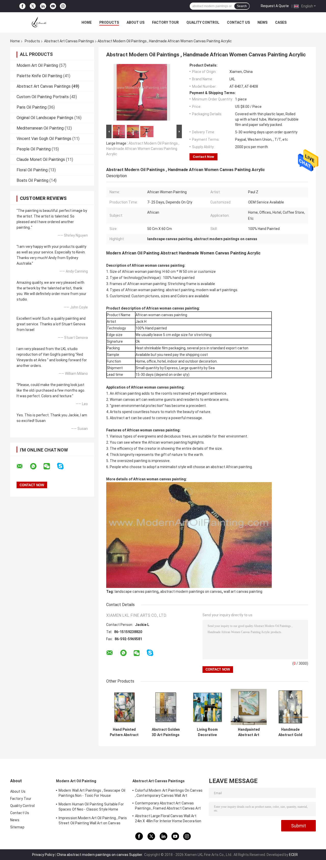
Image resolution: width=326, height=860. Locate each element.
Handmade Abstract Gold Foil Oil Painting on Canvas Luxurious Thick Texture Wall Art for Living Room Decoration (290, 732)
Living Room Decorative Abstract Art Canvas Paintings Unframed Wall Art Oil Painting (207, 732)
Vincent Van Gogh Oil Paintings (44, 138)
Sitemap (17, 827)
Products (109, 22)
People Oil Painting (34, 149)
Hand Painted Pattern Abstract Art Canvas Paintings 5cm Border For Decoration (124, 732)
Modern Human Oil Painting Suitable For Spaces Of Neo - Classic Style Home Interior (91, 807)
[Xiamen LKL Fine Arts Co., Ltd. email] (23, 466)
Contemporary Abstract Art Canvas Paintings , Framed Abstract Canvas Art (168, 805)
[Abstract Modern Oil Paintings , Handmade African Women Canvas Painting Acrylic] (142, 93)
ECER (293, 855)
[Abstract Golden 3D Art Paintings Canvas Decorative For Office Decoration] (166, 707)
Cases (281, 22)
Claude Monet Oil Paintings (41, 159)
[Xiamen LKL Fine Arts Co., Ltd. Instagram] (62, 6)
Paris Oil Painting (32, 107)
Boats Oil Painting (32, 180)
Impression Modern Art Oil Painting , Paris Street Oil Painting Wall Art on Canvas (93, 820)
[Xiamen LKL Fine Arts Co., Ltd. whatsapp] (36, 466)
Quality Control (202, 22)
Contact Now (203, 157)
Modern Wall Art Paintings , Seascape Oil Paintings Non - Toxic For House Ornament (92, 793)
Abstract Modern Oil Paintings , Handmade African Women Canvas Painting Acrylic (142, 148)
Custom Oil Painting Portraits (43, 96)
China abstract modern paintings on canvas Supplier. (100, 855)
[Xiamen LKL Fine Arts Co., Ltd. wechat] (50, 466)
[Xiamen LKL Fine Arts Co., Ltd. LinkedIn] (43, 6)
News (262, 22)
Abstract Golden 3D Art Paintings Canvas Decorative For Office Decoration (166, 732)
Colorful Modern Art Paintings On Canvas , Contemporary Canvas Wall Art (168, 793)
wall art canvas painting (243, 591)
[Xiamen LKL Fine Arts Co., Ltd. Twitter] (33, 6)
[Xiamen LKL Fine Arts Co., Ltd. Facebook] (22, 6)
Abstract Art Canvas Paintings (69, 41)
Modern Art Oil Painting (37, 65)
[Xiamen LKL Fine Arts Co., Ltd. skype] (63, 466)
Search (242, 6)
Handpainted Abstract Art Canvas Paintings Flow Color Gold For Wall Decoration (249, 732)
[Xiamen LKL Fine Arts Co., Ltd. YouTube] (53, 6)
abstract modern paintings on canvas (191, 591)
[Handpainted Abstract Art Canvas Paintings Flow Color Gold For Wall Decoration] (249, 707)
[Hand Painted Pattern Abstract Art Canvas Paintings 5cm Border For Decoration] (124, 707)
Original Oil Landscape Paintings (45, 117)
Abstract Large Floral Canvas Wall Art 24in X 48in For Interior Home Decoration (168, 818)
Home (87, 22)
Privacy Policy (43, 855)
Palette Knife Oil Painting (39, 75)
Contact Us (238, 22)
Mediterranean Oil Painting (40, 128)
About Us (135, 22)
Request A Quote (275, 6)
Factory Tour (165, 22)
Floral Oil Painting (32, 170)
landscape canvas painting (136, 591)
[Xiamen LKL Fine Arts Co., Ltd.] (38, 22)
